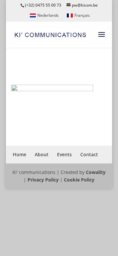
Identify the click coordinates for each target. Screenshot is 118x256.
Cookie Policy (79, 180)
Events (64, 154)
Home (19, 154)
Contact (89, 154)
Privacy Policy (43, 180)
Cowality (96, 172)
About (42, 154)
